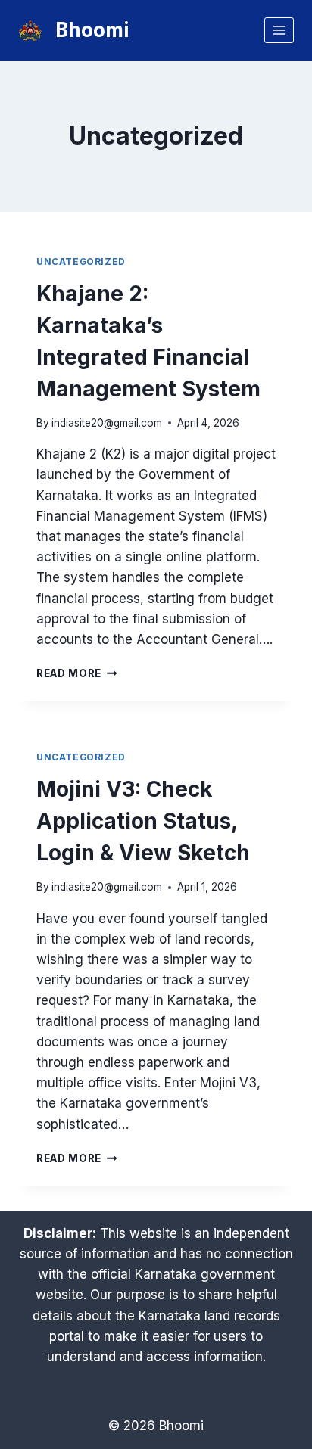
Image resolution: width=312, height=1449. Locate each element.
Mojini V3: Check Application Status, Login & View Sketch (143, 821)
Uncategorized (81, 261)
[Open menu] (279, 29)
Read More (76, 673)
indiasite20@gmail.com (106, 423)
